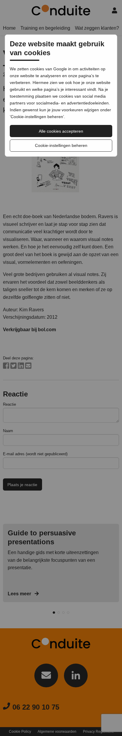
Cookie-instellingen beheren (61, 145)
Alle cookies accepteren (61, 131)
